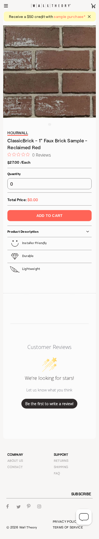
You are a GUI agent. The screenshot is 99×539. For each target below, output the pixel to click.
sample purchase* (69, 16)
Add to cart (49, 215)
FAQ (57, 473)
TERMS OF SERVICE (68, 527)
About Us (15, 460)
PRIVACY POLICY (66, 521)
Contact (15, 467)
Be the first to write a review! (49, 403)
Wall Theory (28, 527)
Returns (61, 460)
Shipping (61, 467)
